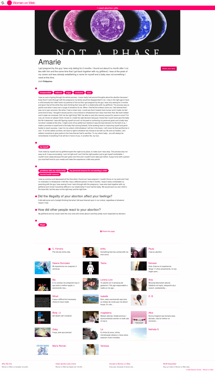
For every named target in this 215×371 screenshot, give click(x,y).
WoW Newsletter (169, 363)
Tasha (103, 263)
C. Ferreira (57, 248)
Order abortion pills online (66, 363)
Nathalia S (153, 329)
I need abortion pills (107, 8)
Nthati (55, 296)
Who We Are (7, 363)
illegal (42, 224)
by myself (44, 147)
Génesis (152, 263)
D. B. (151, 296)
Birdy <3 (56, 312)
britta (102, 248)
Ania (150, 279)
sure (89, 92)
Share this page (108, 231)
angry (68, 92)
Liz (101, 329)
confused (79, 92)
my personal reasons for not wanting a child (88, 170)
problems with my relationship (53, 170)
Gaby (55, 329)
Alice (150, 312)
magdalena (105, 312)
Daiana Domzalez (61, 263)
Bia (54, 279)
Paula (151, 248)
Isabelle (104, 296)
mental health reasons (49, 174)
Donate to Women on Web (119, 363)
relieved (58, 92)
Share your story (168, 68)
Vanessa (104, 345)
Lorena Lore (106, 279)
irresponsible (45, 92)
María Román (59, 345)
